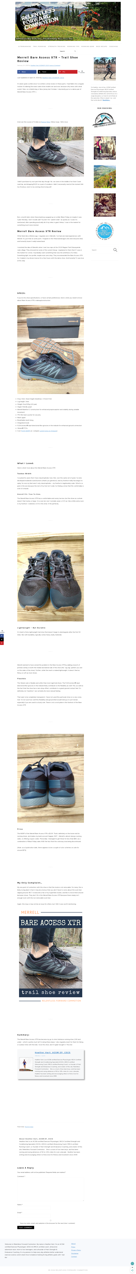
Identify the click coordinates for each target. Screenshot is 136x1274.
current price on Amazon (48, 431)
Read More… (106, 100)
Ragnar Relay (45, 122)
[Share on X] (2, 639)
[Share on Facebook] (2, 636)
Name (20, 1205)
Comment (21, 1176)
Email (19, 1212)
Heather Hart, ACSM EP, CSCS (53, 78)
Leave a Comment (54, 65)
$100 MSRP (26, 431)
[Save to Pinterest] (2, 643)
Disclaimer (74, 1253)
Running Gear (29, 1126)
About (73, 1244)
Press (73, 1247)
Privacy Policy (76, 1250)
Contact (74, 1256)
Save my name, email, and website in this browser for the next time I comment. (47, 1223)
